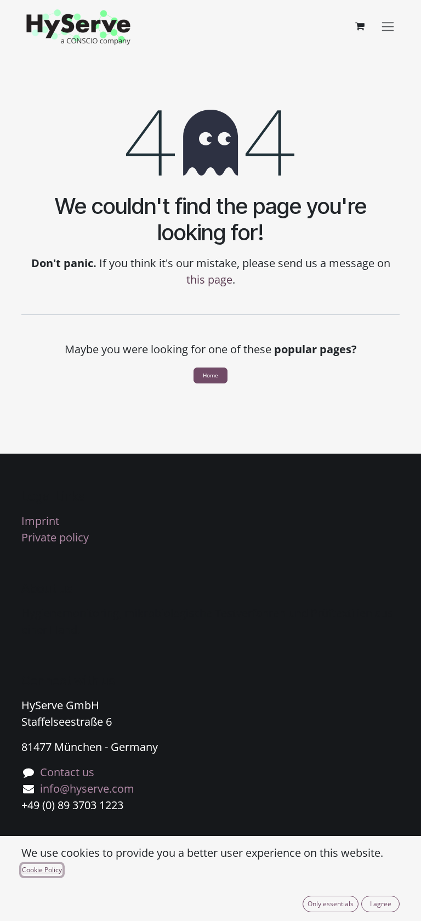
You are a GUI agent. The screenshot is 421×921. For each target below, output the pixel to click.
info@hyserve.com (87, 788)
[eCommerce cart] (360, 26)
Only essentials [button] (331, 903)
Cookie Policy (42, 869)
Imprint (40, 520)
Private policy (55, 537)
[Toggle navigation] (388, 26)
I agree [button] (380, 903)
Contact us (67, 772)
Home (210, 375)
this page (209, 279)
